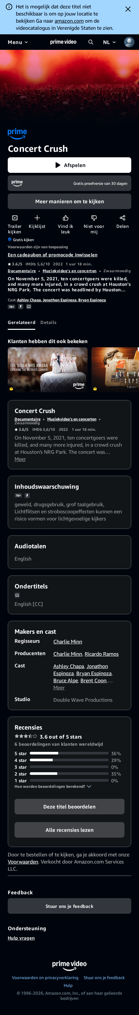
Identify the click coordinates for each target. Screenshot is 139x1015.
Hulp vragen (21, 938)
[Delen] (122, 217)
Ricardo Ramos (102, 654)
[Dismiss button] (128, 9)
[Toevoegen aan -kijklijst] (37, 217)
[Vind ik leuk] (65, 217)
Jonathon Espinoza (60, 299)
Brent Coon (93, 680)
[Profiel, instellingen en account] (129, 42)
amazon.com (69, 20)
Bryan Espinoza (92, 299)
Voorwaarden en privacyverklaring (45, 977)
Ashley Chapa (29, 299)
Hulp (68, 985)
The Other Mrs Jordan (48, 369)
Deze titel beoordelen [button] (69, 806)
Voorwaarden (23, 861)
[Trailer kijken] (14, 217)
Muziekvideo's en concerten (70, 270)
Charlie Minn (67, 641)
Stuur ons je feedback (104, 977)
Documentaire (22, 270)
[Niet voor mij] (94, 217)
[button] (69, 165)
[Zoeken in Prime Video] (91, 42)
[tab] (21, 322)
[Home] (63, 42)
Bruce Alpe (65, 680)
